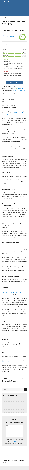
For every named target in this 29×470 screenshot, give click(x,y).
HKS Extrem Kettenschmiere (10, 222)
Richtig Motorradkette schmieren (11, 403)
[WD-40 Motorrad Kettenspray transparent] (21, 96)
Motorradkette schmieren (11, 2)
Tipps (3, 452)
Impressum (14, 460)
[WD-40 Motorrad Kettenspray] (10, 37)
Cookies (4, 462)
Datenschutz (21, 460)
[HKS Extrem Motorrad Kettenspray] (14, 431)
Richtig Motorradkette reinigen (10, 411)
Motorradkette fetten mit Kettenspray (11, 400)
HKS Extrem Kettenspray (7, 361)
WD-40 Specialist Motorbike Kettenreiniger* (12, 292)
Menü (4, 18)
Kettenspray (5, 455)
